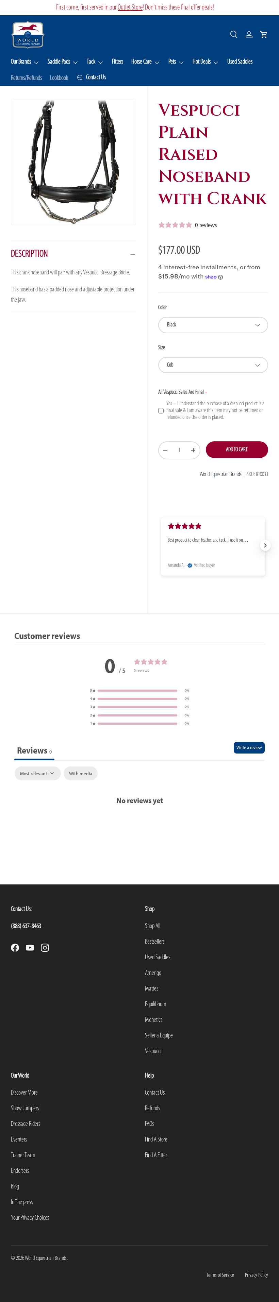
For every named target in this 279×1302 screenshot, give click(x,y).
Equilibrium (155, 1004)
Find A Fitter (156, 1155)
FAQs (149, 1124)
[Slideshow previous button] (160, 545)
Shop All (152, 926)
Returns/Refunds (26, 78)
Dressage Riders (25, 1124)
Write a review (249, 747)
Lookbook (59, 78)
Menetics (153, 1020)
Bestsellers (154, 942)
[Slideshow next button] (265, 545)
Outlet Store (130, 8)
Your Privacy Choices (30, 1218)
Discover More (24, 1092)
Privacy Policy (256, 1275)
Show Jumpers (25, 1108)
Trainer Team (23, 1155)
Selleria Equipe (159, 1035)
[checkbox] (81, 773)
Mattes (151, 988)
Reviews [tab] (34, 750)
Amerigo (153, 973)
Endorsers (20, 1171)
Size (161, 348)
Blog (15, 1186)
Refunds (152, 1108)
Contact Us (155, 1092)
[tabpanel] (139, 794)
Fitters (117, 61)
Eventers (19, 1139)
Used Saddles (239, 61)
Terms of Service (220, 1275)
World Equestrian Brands (221, 474)
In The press (22, 1202)
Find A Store (156, 1139)
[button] (264, 34)
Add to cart (237, 450)
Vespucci (153, 1051)
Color (162, 307)
